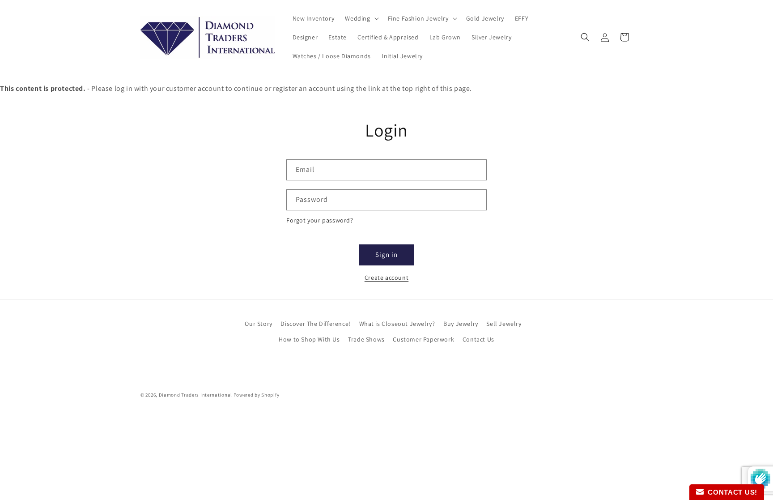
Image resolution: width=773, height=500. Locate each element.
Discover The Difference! (315, 324)
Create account (386, 278)
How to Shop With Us (309, 339)
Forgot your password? (319, 220)
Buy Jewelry (460, 324)
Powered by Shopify (257, 395)
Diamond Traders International (195, 395)
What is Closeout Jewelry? (397, 324)
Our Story (258, 324)
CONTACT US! (730, 492)
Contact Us (478, 339)
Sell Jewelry (503, 324)
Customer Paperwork (423, 339)
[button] (361, 18)
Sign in (386, 254)
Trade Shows (366, 339)
